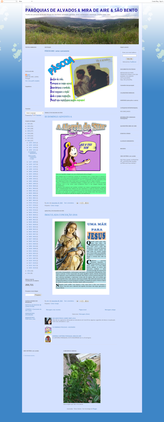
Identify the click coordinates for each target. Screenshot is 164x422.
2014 (28, 273)
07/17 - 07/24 (32, 205)
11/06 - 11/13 (32, 169)
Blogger (95, 409)
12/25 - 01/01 (32, 142)
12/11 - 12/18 (32, 147)
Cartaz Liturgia (55, 205)
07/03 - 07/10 (32, 210)
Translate (38, 115)
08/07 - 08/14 (32, 200)
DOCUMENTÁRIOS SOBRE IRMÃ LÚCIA (64, 318)
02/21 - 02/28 (32, 251)
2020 (28, 131)
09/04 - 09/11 (32, 191)
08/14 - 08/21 (32, 198)
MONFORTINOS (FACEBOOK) (30, 314)
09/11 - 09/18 (32, 188)
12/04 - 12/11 (32, 150)
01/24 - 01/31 (32, 260)
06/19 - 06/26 (32, 215)
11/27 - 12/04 (32, 162)
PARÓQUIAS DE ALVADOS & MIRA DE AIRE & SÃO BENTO (81, 10)
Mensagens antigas (110, 309)
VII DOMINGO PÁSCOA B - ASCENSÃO (63, 327)
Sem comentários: (69, 203)
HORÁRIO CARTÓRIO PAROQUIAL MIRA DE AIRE (66, 336)
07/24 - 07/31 (32, 203)
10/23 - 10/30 (32, 174)
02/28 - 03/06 (32, 248)
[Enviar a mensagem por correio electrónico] (77, 203)
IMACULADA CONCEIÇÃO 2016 (61, 215)
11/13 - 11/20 (32, 166)
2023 (28, 123)
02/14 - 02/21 (32, 253)
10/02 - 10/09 (32, 181)
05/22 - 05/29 (32, 224)
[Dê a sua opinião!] (82, 203)
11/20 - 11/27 (32, 164)
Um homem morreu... (30, 355)
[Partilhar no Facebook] (86, 203)
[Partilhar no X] (84, 203)
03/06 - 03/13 (32, 246)
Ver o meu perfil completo (32, 81)
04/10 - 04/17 (32, 234)
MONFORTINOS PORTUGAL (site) (30, 318)
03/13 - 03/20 (32, 244)
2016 (28, 140)
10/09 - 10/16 (32, 178)
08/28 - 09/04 (32, 193)
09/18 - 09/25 (32, 186)
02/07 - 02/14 (32, 256)
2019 (28, 133)
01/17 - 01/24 (32, 263)
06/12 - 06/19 (32, 217)
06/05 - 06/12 (32, 219)
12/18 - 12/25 (32, 145)
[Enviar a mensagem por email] (81, 203)
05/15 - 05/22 (32, 227)
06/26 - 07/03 (32, 212)
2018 (28, 136)
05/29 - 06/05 (32, 222)
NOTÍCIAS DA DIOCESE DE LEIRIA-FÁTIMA (33, 305)
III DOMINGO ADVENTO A (58, 116)
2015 (28, 271)
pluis (28, 75)
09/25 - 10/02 (32, 183)
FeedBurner (133, 62)
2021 (28, 128)
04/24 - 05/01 (32, 231)
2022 (28, 126)
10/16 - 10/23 (32, 176)
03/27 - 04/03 (32, 239)
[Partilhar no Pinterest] (88, 203)
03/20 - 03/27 (32, 241)
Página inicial (82, 309)
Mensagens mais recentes (53, 309)
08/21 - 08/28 (32, 195)
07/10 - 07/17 (32, 207)
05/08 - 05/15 (32, 229)
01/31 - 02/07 (32, 258)
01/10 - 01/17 (32, 265)
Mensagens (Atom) (84, 314)
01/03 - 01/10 (32, 268)
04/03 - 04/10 (32, 236)
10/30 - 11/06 (32, 171)
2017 (28, 138)
